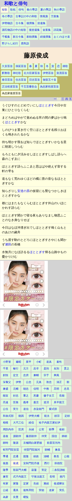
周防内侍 (8, 429)
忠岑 (36, 368)
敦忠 (49, 382)
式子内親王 (19, 476)
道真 (49, 361)
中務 (46, 388)
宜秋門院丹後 (31, 463)
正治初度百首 (10, 86)
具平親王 (59, 402)
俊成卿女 (59, 483)
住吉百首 (21, 79)
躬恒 (5, 375)
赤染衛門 (38, 409)
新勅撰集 (31, 36)
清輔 (46, 456)
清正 (59, 382)
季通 (5, 456)
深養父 (7, 382)
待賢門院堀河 (32, 449)
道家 (51, 490)
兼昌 (57, 449)
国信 (54, 436)
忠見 (66, 388)
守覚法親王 (38, 476)
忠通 (15, 456)
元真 (38, 382)
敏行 (15, 368)
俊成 (15, 463)
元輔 (15, 388)
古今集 (20, 23)
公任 (5, 409)
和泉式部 (8, 415)
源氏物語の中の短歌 (14, 29)
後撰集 (30, 23)
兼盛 (5, 388)
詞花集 (58, 29)
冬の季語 (7, 16)
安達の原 (23, 191)
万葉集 (55, 16)
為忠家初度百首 (49, 86)
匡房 (21, 429)
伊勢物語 (7, 23)
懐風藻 (44, 16)
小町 (38, 361)
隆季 (5, 470)
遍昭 (18, 361)
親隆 (26, 456)
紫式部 (53, 409)
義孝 (26, 402)
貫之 (66, 368)
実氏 (62, 490)
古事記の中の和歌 (26, 16)
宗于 (46, 375)
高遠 (5, 402)
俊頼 (62, 429)
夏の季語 (45, 9)
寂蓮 (34, 470)
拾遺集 (41, 23)
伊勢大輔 (34, 415)
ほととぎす (46, 105)
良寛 (15, 497)
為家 (5, 497)
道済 (46, 402)
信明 (36, 388)
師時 (5, 442)
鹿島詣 (25, 43)
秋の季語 (59, 9)
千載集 (6, 36)
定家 (26, 483)
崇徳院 (58, 463)
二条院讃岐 (58, 470)
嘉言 (36, 402)
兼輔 (36, 375)
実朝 (41, 490)
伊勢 (18, 382)
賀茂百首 (61, 73)
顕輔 (47, 449)
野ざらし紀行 (10, 43)
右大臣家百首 (32, 73)
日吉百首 (34, 79)
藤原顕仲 (31, 436)
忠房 (26, 375)
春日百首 (7, 79)
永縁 (31, 429)
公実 (41, 429)
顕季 (51, 429)
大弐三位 (18, 422)
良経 (36, 483)
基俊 (5, 436)
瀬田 (8, 244)
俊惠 (5, 463)
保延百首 (21, 66)
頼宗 (57, 415)
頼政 (36, 456)
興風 (56, 375)
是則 (46, 368)
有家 (5, 483)
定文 (15, 375)
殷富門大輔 (19, 470)
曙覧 (26, 497)
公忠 (28, 382)
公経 (5, 490)
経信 (31, 422)
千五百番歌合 (29, 86)
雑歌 (65, 66)
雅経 (46, 483)
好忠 (15, 395)
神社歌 (17, 73)
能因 (21, 415)
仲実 (44, 436)
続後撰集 (45, 36)
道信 (26, 409)
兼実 (5, 476)
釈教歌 (6, 73)
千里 (5, 368)
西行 (47, 463)
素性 (59, 361)
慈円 (62, 476)
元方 (26, 368)
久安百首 (7, 66)
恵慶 (36, 395)
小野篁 (7, 361)
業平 (28, 361)
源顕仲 (17, 436)
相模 (5, 422)
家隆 (15, 483)
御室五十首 (49, 79)
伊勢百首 (48, 73)
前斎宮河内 (53, 442)
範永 (47, 415)
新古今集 (18, 36)
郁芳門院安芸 (11, 449)
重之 (26, 395)
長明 (52, 476)
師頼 (64, 436)
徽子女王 (49, 395)
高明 (56, 388)
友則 (56, 368)
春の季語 (32, 9)
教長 (56, 456)
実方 (15, 409)
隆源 (15, 442)
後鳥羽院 (28, 490)
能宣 (5, 395)
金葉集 (47, 29)
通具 (15, 490)
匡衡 (15, 402)
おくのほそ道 (62, 36)
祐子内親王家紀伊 (49, 422)
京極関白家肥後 (32, 442)
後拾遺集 (34, 29)
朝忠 (26, 388)
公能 (66, 456)
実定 (44, 470)
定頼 (67, 415)
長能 (62, 395)
